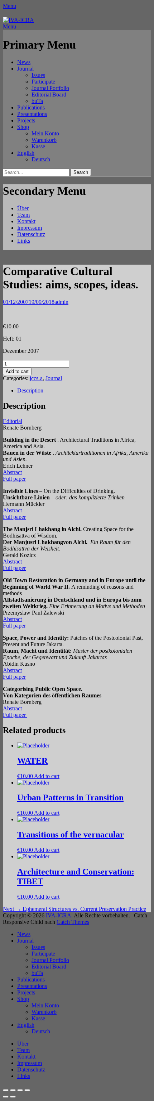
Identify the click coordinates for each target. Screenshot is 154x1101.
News (23, 62)
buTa (37, 101)
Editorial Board (49, 94)
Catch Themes (73, 922)
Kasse (38, 146)
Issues (38, 75)
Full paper (14, 479)
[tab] (84, 390)
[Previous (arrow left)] (6, 1097)
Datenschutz (31, 234)
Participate (43, 81)
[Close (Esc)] (6, 1090)
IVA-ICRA (58, 915)
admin (61, 302)
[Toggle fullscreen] (20, 1090)
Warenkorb (44, 140)
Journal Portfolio (50, 88)
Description (30, 390)
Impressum (29, 228)
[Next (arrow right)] (13, 1097)
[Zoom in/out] (27, 1090)
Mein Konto (45, 133)
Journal (25, 69)
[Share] (13, 1090)
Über (23, 208)
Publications (31, 107)
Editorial (12, 421)
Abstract (12, 472)
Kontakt (26, 221)
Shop (23, 127)
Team (23, 215)
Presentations (32, 114)
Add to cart (17, 371)
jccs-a (36, 378)
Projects (26, 120)
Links (23, 241)
